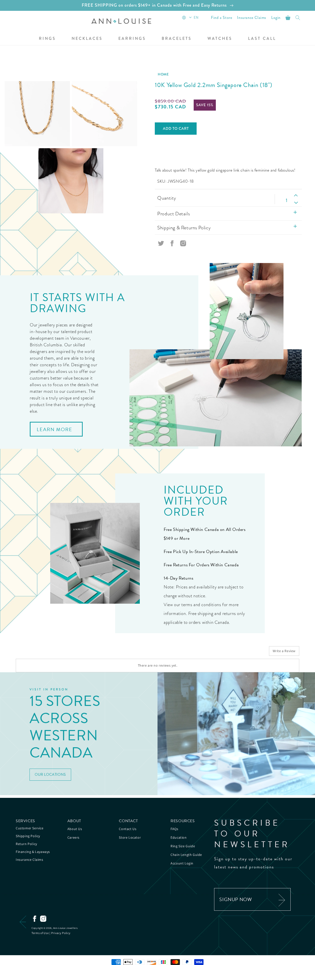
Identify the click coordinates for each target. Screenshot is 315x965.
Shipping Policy (28, 836)
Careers (73, 837)
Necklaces (87, 38)
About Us (74, 829)
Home (163, 74)
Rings (47, 38)
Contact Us (127, 829)
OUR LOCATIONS (50, 774)
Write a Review (284, 651)
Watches (219, 38)
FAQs (174, 829)
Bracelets (177, 38)
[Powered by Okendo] (38, 653)
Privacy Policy (61, 933)
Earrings (132, 38)
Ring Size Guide (183, 846)
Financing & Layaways (33, 851)
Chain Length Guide (186, 854)
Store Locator (130, 837)
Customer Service (30, 828)
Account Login (182, 863)
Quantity (166, 197)
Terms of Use (40, 933)
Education (179, 837)
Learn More (54, 429)
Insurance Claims (29, 859)
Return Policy (26, 844)
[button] (47, 39)
